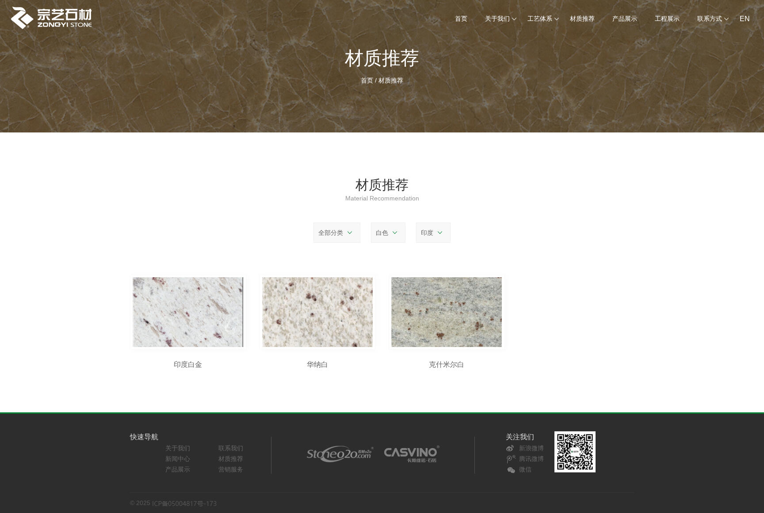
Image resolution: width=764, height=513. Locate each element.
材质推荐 (582, 18)
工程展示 (667, 18)
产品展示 (624, 18)
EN (745, 19)
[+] (188, 312)
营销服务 (230, 469)
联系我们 (230, 448)
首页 (461, 18)
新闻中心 (177, 458)
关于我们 (177, 448)
